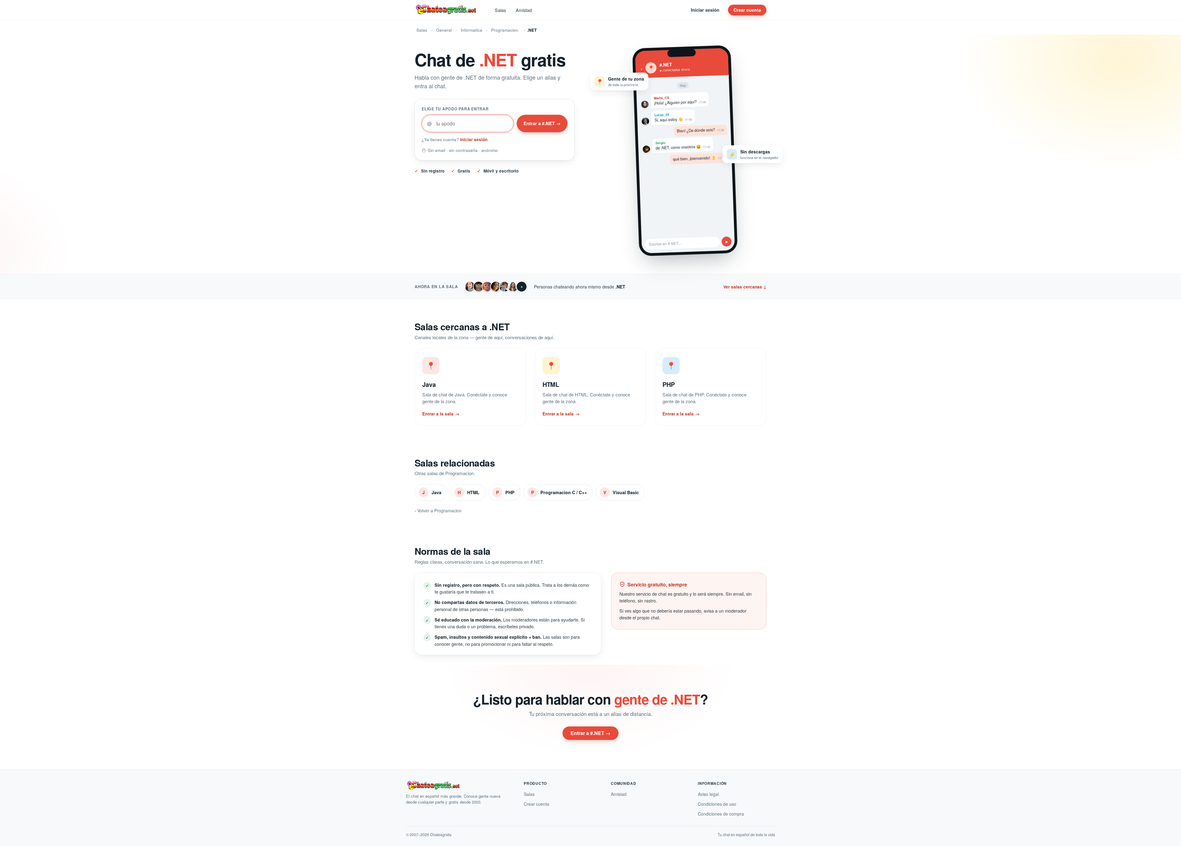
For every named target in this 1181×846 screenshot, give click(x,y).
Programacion (504, 30)
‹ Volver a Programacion (438, 510)
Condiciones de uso (717, 804)
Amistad (524, 10)
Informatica (471, 30)
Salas (500, 10)
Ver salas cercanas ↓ (744, 287)
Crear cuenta (747, 10)
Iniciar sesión (705, 10)
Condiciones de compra (721, 814)
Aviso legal (708, 794)
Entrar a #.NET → (542, 123)
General (444, 30)
